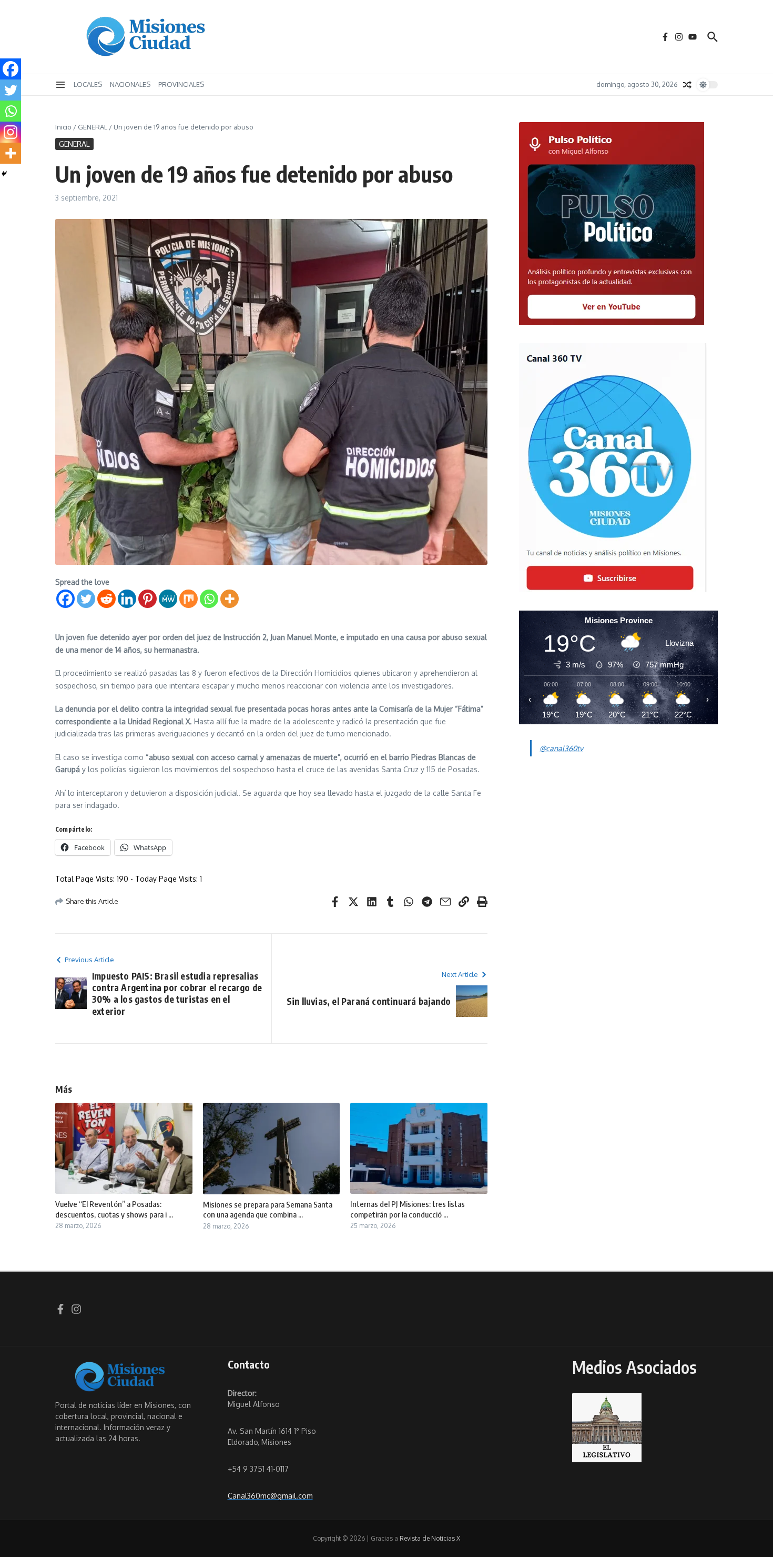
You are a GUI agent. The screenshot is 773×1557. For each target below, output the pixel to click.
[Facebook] (65, 599)
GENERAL (92, 127)
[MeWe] (168, 599)
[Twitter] (86, 599)
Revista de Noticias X (430, 1538)
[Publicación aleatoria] (687, 85)
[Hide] (4, 173)
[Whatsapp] (209, 599)
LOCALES (88, 84)
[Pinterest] (147, 599)
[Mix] (188, 599)
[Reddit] (106, 599)
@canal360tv (561, 748)
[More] (229, 599)
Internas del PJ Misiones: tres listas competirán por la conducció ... (407, 1209)
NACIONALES (130, 84)
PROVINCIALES (181, 84)
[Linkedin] (127, 599)
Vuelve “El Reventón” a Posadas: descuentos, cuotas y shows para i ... (114, 1209)
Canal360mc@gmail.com (270, 1495)
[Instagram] (10, 132)
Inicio (63, 127)
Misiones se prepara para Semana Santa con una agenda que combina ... (267, 1210)
